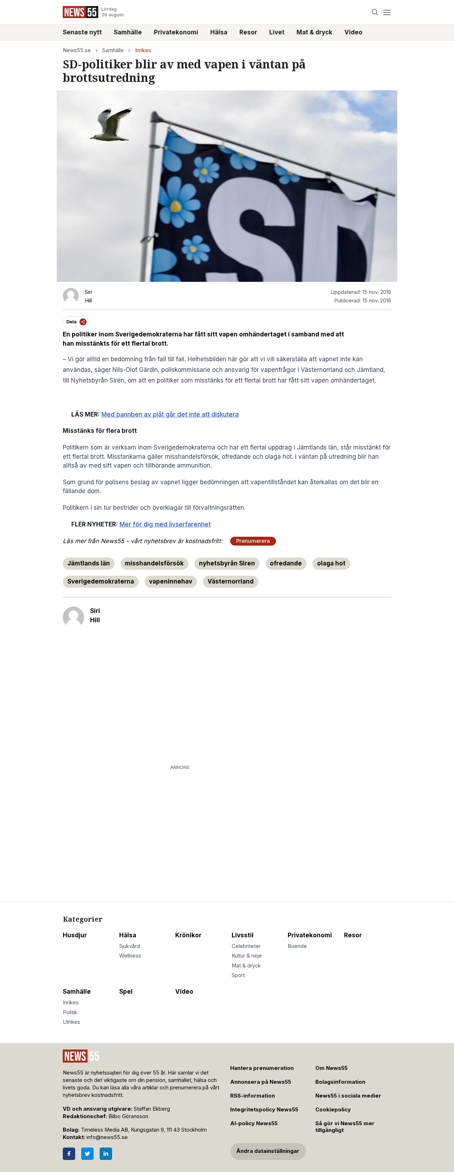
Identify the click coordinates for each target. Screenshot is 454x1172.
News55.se (77, 50)
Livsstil (243, 935)
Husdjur (75, 935)
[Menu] (386, 12)
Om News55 (331, 1068)
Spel (126, 991)
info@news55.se (107, 1137)
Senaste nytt (82, 32)
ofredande (286, 563)
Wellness (130, 956)
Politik (70, 1012)
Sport (238, 975)
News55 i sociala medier (348, 1096)
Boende (297, 946)
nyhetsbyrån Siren (227, 563)
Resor (248, 32)
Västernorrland (230, 581)
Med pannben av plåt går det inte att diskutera (170, 414)
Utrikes (71, 1022)
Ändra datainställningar (267, 1151)
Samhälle (128, 32)
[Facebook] (69, 1154)
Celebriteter (246, 946)
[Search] (375, 12)
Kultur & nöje (247, 956)
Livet (276, 32)
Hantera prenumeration (262, 1068)
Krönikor (188, 935)
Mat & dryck (314, 32)
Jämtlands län (88, 563)
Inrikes (143, 50)
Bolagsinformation (340, 1082)
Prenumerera (253, 541)
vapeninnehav (170, 581)
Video (353, 32)
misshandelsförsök (154, 563)
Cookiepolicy (333, 1109)
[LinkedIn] (106, 1154)
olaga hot (331, 563)
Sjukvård (129, 946)
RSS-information (252, 1096)
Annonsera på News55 (260, 1082)
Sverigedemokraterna (100, 581)
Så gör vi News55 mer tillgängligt (345, 1126)
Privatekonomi (176, 32)
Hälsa (218, 32)
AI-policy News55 (254, 1123)
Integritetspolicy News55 (264, 1109)
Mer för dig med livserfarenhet (165, 524)
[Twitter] (87, 1154)
